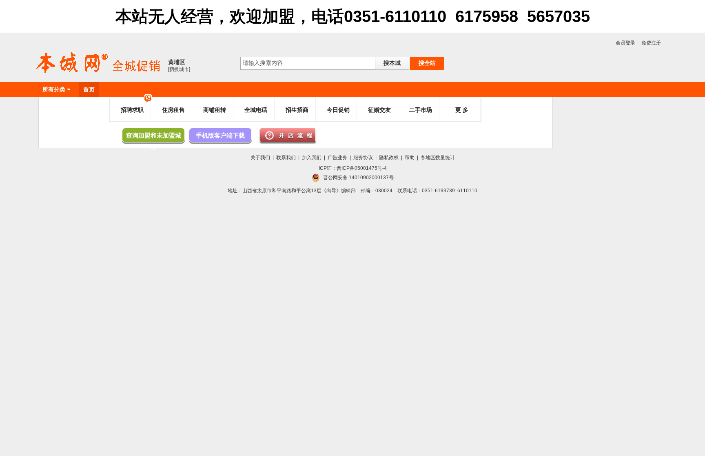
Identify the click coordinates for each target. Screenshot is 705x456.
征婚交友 (379, 110)
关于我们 (260, 157)
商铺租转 (214, 110)
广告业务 (337, 157)
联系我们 (286, 157)
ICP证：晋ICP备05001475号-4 (353, 168)
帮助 (410, 157)
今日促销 (338, 110)
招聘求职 (132, 110)
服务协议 (363, 157)
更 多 (461, 110)
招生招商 (297, 110)
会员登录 (625, 43)
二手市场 (420, 110)
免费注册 (651, 43)
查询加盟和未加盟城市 (153, 137)
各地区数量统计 (438, 157)
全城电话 (255, 110)
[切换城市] (179, 69)
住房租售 (173, 110)
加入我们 (311, 157)
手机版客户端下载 (220, 135)
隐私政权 (389, 157)
